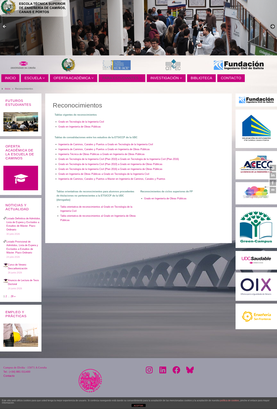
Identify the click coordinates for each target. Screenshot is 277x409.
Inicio (7, 88)
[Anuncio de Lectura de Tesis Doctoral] (5, 282)
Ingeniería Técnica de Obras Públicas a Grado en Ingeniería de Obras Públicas (101, 154)
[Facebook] (273, 183)
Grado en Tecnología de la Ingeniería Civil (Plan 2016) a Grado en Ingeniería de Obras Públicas (110, 169)
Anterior (5, 27)
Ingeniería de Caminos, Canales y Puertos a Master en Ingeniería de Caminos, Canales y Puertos (111, 178)
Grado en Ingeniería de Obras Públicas (79, 126)
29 (12, 296)
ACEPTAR (138, 405)
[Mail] (273, 190)
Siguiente (272, 27)
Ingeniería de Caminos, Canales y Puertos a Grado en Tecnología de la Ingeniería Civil (105, 144)
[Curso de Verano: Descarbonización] (5, 266)
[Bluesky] (189, 369)
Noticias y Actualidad (17, 207)
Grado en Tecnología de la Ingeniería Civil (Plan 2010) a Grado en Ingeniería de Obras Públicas (110, 164)
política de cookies (229, 400)
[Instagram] (273, 168)
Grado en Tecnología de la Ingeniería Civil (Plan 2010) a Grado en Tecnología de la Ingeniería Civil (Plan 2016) (118, 159)
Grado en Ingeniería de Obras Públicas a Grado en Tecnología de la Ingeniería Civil (103, 174)
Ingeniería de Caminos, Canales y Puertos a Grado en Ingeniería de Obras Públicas (104, 149)
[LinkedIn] (273, 175)
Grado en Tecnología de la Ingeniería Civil (81, 121)
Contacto (9, 375)
